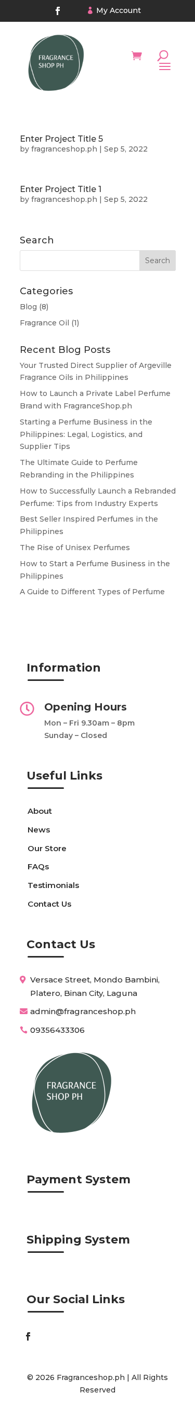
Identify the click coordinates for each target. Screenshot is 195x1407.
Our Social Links (76, 1299)
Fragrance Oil (44, 322)
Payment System (79, 1179)
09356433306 (57, 1030)
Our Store (47, 848)
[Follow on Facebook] (57, 11)
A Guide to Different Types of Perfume (92, 591)
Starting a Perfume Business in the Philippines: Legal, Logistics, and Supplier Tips (86, 434)
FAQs (38, 866)
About (40, 811)
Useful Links (64, 776)
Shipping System (78, 1240)
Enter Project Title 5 (61, 139)
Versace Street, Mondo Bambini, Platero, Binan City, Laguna (95, 986)
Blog (28, 306)
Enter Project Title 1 (60, 189)
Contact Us (49, 904)
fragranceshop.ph (64, 149)
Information (64, 668)
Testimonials (53, 885)
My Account (118, 10)
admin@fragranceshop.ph (83, 1011)
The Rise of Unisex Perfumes (75, 547)
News (39, 830)
